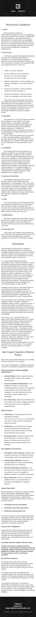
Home (13, 11)
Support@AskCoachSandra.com (15, 419)
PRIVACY (18, 604)
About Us (21, 11)
